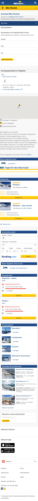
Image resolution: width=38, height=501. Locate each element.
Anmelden (6, 420)
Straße (3, 39)
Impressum (5, 473)
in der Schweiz (27, 208)
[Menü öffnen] (3, 3)
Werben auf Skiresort (8, 481)
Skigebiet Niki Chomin (16, 17)
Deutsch (9, 461)
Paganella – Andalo (9, 278)
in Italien (25, 187)
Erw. (3, 248)
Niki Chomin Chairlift (9, 76)
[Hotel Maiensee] (5, 385)
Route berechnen (7, 59)
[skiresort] (19, 3)
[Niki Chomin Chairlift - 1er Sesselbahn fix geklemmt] (5, 83)
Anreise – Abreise (7, 235)
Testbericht (18, 197)
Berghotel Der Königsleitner (24, 369)
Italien (3, 280)
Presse (3, 477)
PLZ (2, 46)
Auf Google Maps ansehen (11, 89)
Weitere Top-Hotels (7, 408)
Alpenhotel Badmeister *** (24, 396)
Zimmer (19, 248)
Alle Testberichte (5, 224)
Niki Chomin (11, 8)
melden (28, 154)
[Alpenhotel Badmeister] (5, 400)
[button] (9, 257)
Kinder (11, 248)
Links (22, 468)
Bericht (18, 295)
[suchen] (35, 3)
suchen (28, 256)
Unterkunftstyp (28, 248)
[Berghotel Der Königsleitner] (5, 373)
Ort (2, 53)
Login (22, 477)
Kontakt (3, 468)
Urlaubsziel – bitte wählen (9, 241)
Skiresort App (6, 440)
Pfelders (5, 301)
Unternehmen (24, 473)
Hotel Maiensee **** (22, 381)
